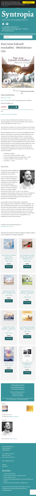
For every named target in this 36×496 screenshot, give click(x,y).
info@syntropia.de (9, 31)
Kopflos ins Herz (8, 363)
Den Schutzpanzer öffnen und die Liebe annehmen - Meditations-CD (27, 257)
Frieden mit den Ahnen (9, 473)
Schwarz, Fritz (27, 367)
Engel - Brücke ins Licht (9, 477)
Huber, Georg (6, 97)
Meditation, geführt (13, 416)
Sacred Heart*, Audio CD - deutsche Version (15, 475)
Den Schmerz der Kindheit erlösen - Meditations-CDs (27, 328)
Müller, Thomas (8, 365)
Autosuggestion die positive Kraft (27, 364)
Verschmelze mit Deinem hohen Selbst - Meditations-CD (9, 257)
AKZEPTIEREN (29, 2)
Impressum (5, 466)
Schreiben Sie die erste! (7, 226)
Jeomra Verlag (4, 100)
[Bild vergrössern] (18, 87)
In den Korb (12, 107)
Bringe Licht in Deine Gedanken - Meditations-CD (9, 328)
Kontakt (4, 464)
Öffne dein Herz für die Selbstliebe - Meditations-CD (27, 293)
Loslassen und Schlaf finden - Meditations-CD (9, 292)
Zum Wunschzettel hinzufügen (9, 114)
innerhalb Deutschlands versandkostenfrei (20, 109)
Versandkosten (6, 488)
